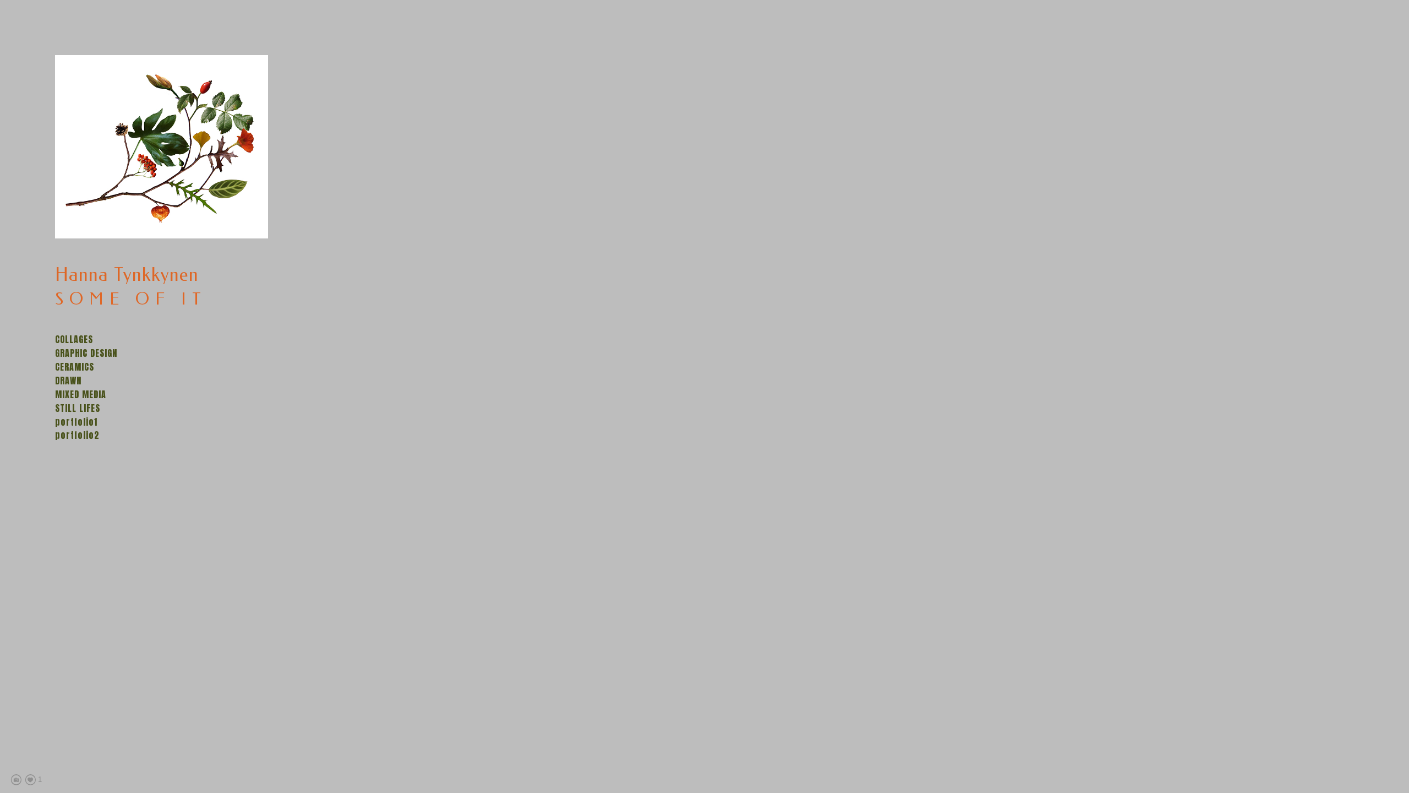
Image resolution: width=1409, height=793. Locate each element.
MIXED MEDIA (80, 394)
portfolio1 (76, 421)
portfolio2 (77, 435)
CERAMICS (74, 366)
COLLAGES (74, 339)
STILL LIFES (77, 408)
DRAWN (68, 380)
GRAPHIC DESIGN (86, 353)
